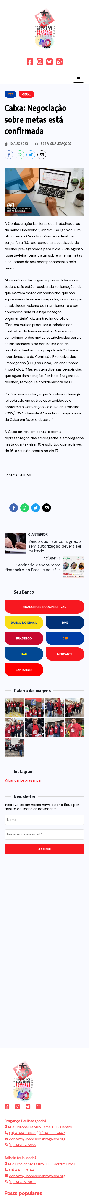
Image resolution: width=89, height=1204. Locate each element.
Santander (24, 670)
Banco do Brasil (24, 623)
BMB (65, 623)
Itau (24, 654)
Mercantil (65, 654)
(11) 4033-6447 (52, 1133)
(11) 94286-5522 (22, 1145)
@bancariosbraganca (23, 780)
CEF (65, 638)
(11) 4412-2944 (21, 1169)
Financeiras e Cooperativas (44, 607)
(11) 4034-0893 (22, 1133)
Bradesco (24, 638)
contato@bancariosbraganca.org (37, 1139)
